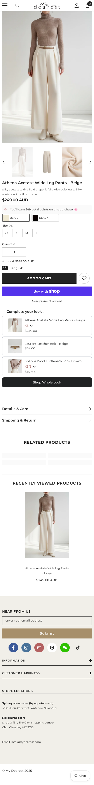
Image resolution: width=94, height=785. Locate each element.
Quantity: (8, 244)
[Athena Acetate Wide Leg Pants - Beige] (47, 528)
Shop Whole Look (47, 382)
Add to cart (39, 278)
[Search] (17, 5)
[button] (3, 162)
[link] (84, 278)
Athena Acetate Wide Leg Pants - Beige (55, 320)
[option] (47, 77)
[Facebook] (13, 647)
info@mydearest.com (26, 741)
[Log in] (77, 5)
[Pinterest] (52, 647)
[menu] (4, 5)
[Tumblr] (39, 647)
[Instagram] (26, 647)
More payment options (47, 301)
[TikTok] (78, 647)
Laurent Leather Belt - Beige (46, 344)
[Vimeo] (65, 647)
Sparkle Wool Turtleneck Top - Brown (53, 361)
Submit (47, 633)
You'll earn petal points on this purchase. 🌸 (44, 209)
